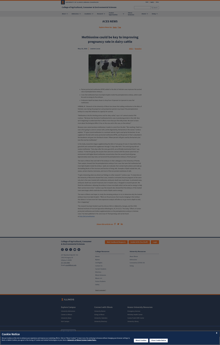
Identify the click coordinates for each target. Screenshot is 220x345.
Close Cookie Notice (158, 340)
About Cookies (141, 340)
